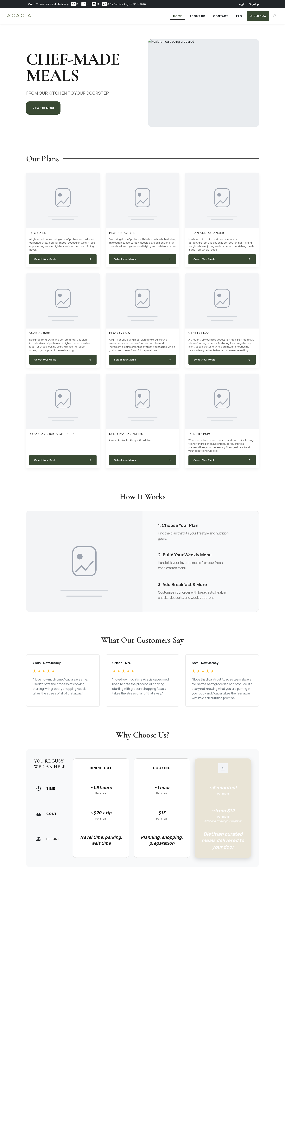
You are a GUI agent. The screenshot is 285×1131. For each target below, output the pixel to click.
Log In (241, 4)
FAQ (239, 16)
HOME (177, 16)
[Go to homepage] (19, 17)
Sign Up (254, 4)
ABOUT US (197, 16)
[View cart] (275, 15)
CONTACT (220, 16)
